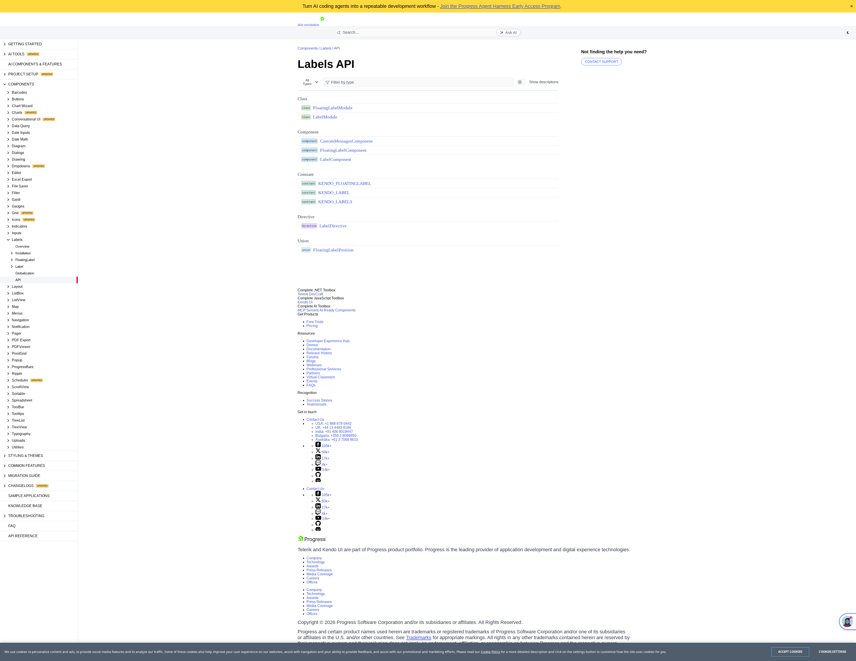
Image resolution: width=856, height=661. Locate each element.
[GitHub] (318, 476)
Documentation (319, 349)
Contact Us (315, 419)
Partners (313, 373)
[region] (428, 652)
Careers (313, 578)
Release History (319, 353)
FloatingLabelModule (332, 107)
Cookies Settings (832, 652)
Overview (22, 246)
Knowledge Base (25, 506)
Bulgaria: (335, 435)
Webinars (314, 365)
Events (312, 381)
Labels (326, 48)
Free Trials (315, 322)
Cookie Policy (490, 652)
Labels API (326, 64)
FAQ (11, 526)
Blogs (311, 361)
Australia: (336, 439)
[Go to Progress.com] (312, 541)
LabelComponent (335, 159)
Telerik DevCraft (310, 294)
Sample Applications (29, 496)
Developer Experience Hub (328, 341)
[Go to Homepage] (322, 25)
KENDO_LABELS (335, 201)
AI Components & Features (35, 64)
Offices (312, 582)
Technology (316, 562)
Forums (313, 357)
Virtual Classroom (321, 377)
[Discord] (318, 481)
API (18, 280)
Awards (313, 566)
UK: (333, 427)
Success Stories (319, 400)
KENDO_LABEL (334, 192)
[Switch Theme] (848, 32)
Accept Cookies (790, 652)
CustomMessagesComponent (346, 141)
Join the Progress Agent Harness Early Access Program (500, 6)
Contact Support (601, 62)
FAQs (311, 385)
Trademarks (418, 637)
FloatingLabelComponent (343, 150)
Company (314, 558)
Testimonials (316, 404)
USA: (333, 423)
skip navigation (308, 25)
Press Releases (319, 570)
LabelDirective (333, 225)
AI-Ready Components (337, 310)
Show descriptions (543, 82)
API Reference (23, 536)
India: (334, 431)
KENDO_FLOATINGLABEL (344, 183)
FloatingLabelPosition (333, 249)
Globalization (24, 273)
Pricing (312, 326)
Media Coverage (320, 574)
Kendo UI (305, 302)
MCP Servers (308, 310)
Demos (312, 345)
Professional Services (324, 369)
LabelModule (325, 116)
